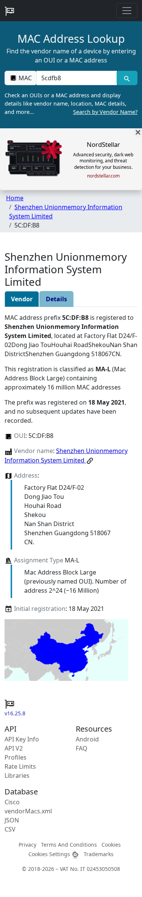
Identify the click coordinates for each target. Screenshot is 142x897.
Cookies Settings (50, 854)
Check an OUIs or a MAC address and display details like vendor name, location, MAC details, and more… (71, 103)
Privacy (27, 844)
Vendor (22, 299)
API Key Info (22, 739)
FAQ (81, 748)
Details (56, 299)
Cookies (111, 844)
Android (87, 739)
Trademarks (99, 854)
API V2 (14, 748)
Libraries (17, 775)
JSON (12, 820)
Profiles (16, 757)
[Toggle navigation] (126, 10)
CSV (10, 829)
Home (14, 198)
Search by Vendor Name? (105, 111)
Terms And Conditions (69, 844)
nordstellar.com (103, 176)
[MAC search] (127, 78)
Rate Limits (20, 766)
